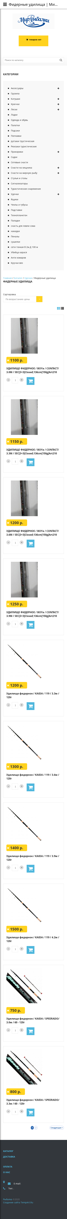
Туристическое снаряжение (26, 188)
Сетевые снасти (19, 162)
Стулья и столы (19, 178)
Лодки (14, 114)
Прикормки (17, 151)
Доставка (9, 1156)
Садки (14, 157)
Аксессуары (17, 88)
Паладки (15, 220)
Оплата (7, 1166)
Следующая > (57, 1128)
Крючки (15, 104)
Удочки (15, 194)
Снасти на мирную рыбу (24, 172)
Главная (7, 278)
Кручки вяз (17, 262)
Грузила (15, 93)
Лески (14, 109)
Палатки (15, 125)
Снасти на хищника (21, 167)
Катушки (15, 98)
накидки (15, 231)
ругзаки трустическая (22, 141)
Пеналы (15, 236)
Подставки (16, 209)
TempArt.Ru (27, 1202)
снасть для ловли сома (23, 225)
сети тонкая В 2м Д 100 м (24, 247)
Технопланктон (19, 215)
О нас (6, 1172)
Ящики (14, 199)
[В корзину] (30, 381)
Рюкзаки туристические (24, 146)
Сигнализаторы (19, 183)
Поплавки (16, 135)
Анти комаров (18, 257)
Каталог (18, 278)
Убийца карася (19, 252)
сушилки (15, 241)
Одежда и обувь (19, 119)
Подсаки (15, 130)
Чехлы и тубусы (19, 204)
